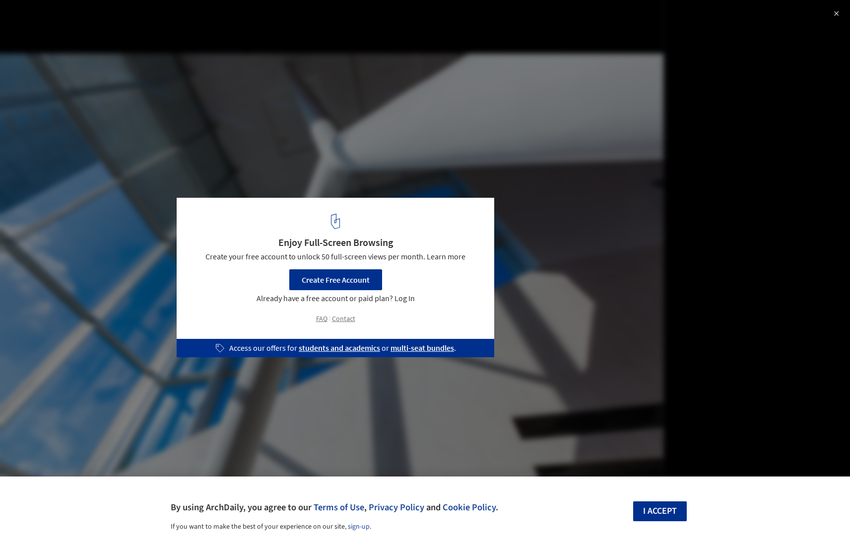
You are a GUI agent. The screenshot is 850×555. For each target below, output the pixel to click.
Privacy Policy (396, 507)
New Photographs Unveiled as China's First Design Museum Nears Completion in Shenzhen (135, 26)
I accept (660, 511)
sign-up (359, 527)
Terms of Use (339, 507)
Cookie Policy (469, 507)
